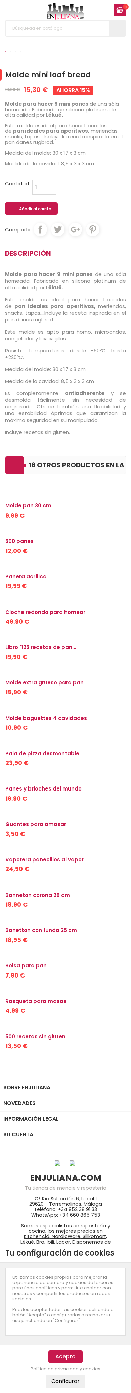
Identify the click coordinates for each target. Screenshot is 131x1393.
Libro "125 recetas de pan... (40, 647)
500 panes (19, 541)
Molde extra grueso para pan (44, 682)
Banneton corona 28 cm (37, 895)
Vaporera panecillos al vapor (44, 859)
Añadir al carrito (31, 209)
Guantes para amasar (35, 824)
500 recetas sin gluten (35, 1036)
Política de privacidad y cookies (65, 1369)
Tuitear (57, 229)
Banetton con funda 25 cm (41, 930)
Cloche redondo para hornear (45, 612)
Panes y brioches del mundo (43, 788)
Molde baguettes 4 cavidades (46, 718)
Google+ (75, 229)
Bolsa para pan (26, 965)
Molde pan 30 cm (28, 505)
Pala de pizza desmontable (42, 753)
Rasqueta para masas (36, 1001)
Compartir (40, 229)
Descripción (28, 253)
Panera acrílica (26, 576)
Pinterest (92, 229)
